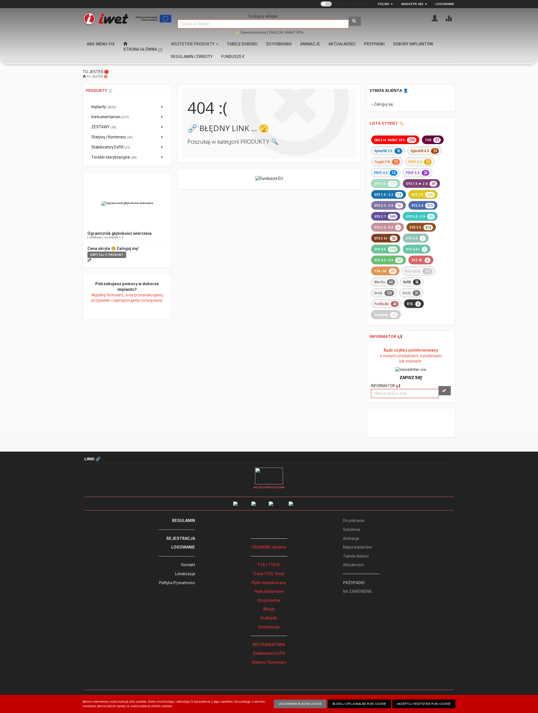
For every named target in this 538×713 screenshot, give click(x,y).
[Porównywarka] (448, 17)
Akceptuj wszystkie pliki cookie (424, 704)
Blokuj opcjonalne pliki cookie (359, 704)
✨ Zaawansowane (250, 32)
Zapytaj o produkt (107, 255)
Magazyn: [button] (412, 4)
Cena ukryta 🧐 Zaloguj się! (113, 248)
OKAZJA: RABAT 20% (286, 32)
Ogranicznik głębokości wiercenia (119, 233)
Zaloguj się (383, 104)
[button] (385, 4)
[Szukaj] (355, 21)
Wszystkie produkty (193, 44)
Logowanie (444, 4)
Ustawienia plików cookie (300, 704)
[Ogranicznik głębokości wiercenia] (127, 203)
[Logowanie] (435, 17)
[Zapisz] (445, 390)
